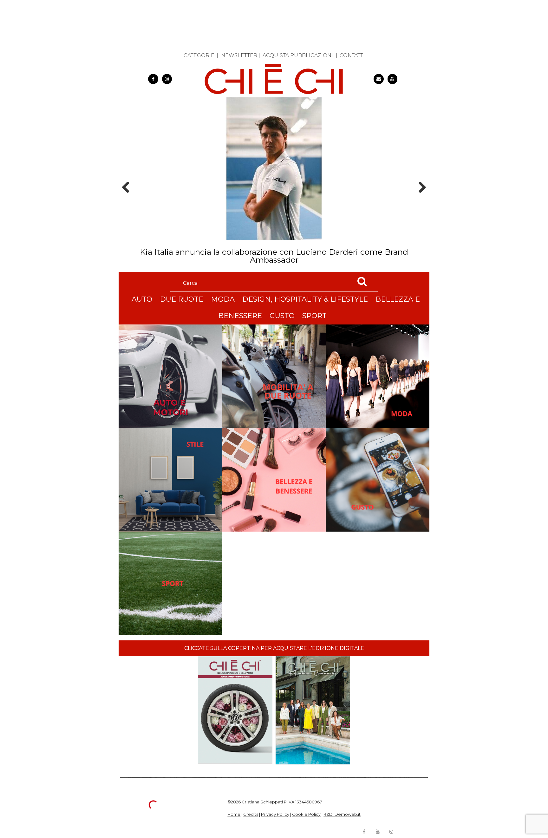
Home (233, 814)
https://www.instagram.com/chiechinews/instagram (167, 79)
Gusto (282, 315)
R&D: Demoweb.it (342, 814)
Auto (142, 299)
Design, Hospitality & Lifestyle (305, 299)
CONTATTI (352, 55)
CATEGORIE (199, 55)
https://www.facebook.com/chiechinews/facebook (153, 79)
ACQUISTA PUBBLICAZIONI (298, 55)
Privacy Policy (275, 814)
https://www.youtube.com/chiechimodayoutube (393, 79)
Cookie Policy (306, 814)
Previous (128, 198)
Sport (314, 315)
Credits (250, 814)
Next (420, 198)
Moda (223, 299)
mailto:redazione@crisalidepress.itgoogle (379, 79)
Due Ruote (181, 299)
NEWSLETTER (239, 55)
